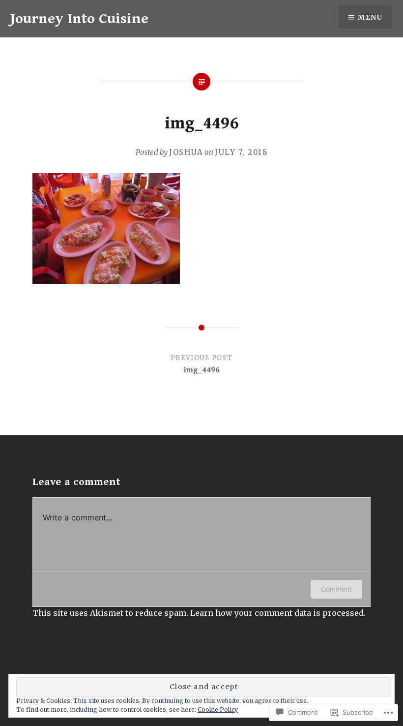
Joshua (186, 152)
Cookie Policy (218, 709)
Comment (336, 589)
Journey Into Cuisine (79, 18)
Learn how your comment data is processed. (278, 613)
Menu (370, 17)
